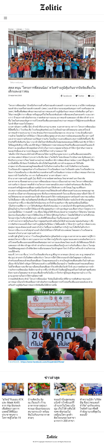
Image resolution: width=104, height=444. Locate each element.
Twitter (81, 96)
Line (92, 96)
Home (11, 29)
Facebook (67, 96)
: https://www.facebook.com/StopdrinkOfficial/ (36, 361)
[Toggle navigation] (5, 18)
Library (19, 29)
